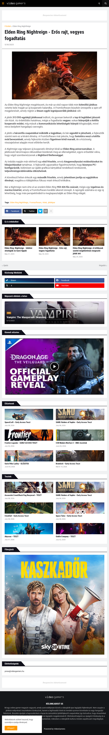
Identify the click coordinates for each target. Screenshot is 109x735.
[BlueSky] (40, 211)
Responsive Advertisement (54, 15)
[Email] (45, 211)
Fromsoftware (35, 202)
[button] (3, 3)
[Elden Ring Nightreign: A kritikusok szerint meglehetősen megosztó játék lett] (88, 236)
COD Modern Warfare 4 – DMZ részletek (71, 443)
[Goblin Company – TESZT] (80, 528)
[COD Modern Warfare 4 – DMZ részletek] (80, 435)
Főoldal (8, 26)
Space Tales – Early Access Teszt (69, 516)
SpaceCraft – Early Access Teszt (17, 422)
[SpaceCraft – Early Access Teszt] (29, 414)
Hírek (45, 202)
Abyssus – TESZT (11, 536)
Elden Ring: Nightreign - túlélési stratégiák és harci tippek (18, 249)
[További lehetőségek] (51, 211)
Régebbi (102, 265)
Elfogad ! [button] (11, 728)
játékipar (51, 202)
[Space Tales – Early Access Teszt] (80, 508)
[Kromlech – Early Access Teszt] (80, 455)
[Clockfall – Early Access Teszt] (29, 508)
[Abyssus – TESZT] (29, 528)
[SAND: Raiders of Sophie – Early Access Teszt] (80, 414)
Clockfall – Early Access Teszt (17, 516)
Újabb (5, 265)
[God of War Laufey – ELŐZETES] (29, 455)
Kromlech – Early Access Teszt (68, 463)
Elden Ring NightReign (22, 26)
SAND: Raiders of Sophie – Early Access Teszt (74, 422)
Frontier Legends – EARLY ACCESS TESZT (21, 443)
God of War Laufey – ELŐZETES (17, 463)
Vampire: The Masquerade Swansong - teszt (30, 317)
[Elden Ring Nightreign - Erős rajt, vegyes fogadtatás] (54, 236)
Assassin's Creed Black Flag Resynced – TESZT (23, 495)
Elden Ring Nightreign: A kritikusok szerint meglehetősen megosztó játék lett (88, 251)
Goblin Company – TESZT (66, 536)
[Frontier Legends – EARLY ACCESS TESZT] (29, 435)
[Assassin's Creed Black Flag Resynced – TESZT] (29, 487)
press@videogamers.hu (14, 671)
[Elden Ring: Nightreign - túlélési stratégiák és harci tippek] (20, 236)
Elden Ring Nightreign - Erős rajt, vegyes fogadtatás (53, 249)
